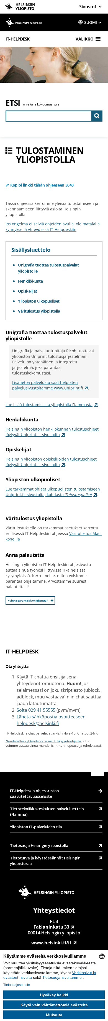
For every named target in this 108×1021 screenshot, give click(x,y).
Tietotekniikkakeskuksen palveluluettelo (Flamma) (47, 811)
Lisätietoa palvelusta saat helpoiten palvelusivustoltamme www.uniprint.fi (47, 385)
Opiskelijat (27, 291)
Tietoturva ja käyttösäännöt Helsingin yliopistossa (45, 860)
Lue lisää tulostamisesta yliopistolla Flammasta (49, 404)
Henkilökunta (30, 281)
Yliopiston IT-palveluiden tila (36, 826)
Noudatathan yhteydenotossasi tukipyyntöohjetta (43, 741)
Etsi (13, 102)
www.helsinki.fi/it (51, 943)
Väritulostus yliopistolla (39, 311)
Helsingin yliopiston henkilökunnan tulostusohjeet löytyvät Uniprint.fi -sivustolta (52, 431)
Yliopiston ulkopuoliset (39, 301)
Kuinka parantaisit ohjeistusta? (27, 600)
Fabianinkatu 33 (52, 927)
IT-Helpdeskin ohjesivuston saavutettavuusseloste (34, 793)
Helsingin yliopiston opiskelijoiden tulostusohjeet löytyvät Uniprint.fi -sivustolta (51, 461)
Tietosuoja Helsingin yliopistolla (39, 845)
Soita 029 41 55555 (36, 710)
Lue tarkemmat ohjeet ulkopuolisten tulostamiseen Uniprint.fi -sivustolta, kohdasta (53, 491)
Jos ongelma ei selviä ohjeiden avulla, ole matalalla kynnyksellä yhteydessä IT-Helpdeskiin (53, 226)
